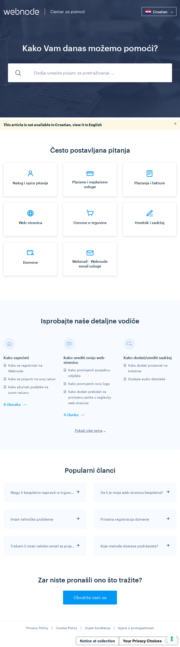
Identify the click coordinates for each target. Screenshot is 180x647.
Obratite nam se (90, 597)
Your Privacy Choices (142, 641)
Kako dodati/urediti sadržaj (148, 357)
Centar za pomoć (67, 11)
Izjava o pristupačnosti (136, 628)
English (95, 125)
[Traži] (18, 72)
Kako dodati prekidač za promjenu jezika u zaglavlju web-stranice (89, 397)
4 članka (71, 414)
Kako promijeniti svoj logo (89, 384)
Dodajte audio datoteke (146, 379)
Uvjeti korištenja (97, 628)
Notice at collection (97, 641)
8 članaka (12, 404)
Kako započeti (16, 357)
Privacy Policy (37, 628)
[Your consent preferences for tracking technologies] (171, 638)
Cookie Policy (66, 628)
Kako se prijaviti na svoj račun (32, 379)
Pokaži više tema (88, 430)
